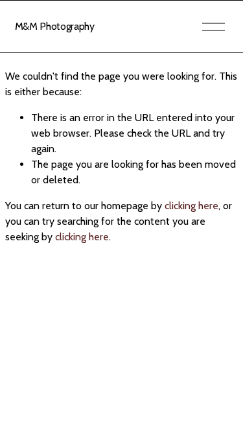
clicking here (191, 205)
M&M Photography (55, 26)
